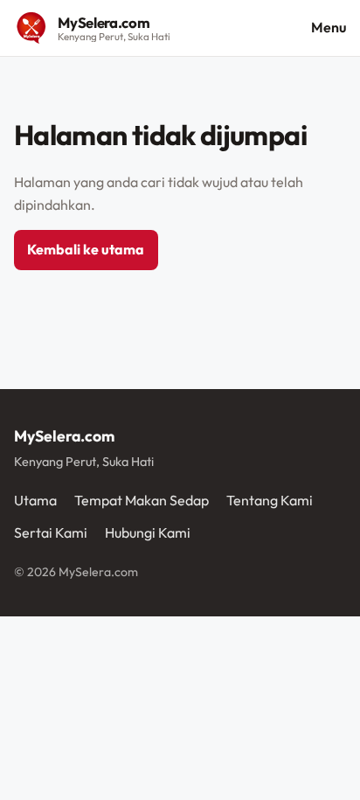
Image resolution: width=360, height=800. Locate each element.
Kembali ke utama (85, 249)
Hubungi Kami (147, 532)
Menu (328, 27)
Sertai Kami (50, 532)
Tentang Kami (269, 500)
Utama (35, 500)
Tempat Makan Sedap (141, 500)
